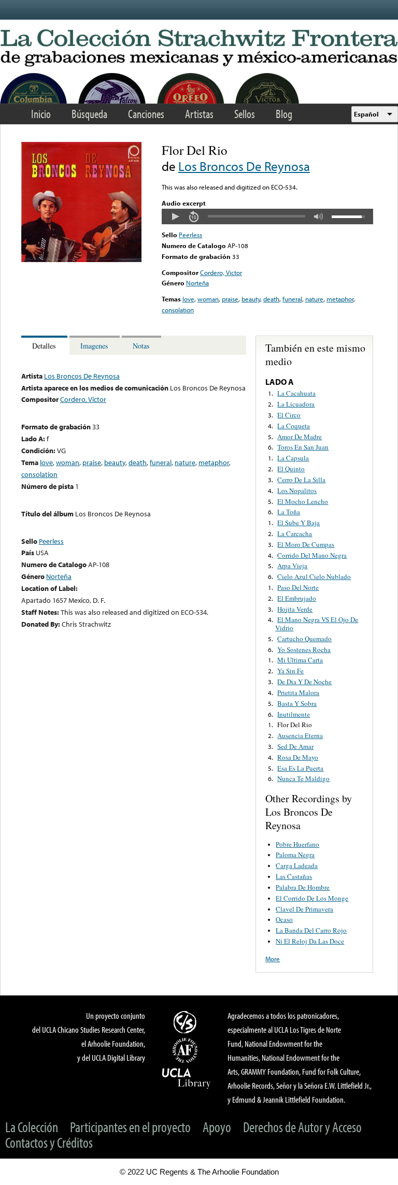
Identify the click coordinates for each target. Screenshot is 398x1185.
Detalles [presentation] (44, 346)
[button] (175, 216)
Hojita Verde (294, 609)
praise (230, 299)
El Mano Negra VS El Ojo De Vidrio (316, 623)
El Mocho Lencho (302, 501)
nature (314, 299)
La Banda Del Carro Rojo (311, 930)
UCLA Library (186, 1077)
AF (186, 1050)
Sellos (244, 113)
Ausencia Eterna (300, 735)
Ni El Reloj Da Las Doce (310, 941)
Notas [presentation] (141, 346)
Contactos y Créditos (49, 1142)
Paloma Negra (295, 854)
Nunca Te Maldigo (303, 778)
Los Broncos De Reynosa (244, 166)
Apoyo (217, 1127)
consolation (178, 310)
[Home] (199, 48)
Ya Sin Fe (290, 670)
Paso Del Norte (298, 587)
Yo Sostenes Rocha (304, 649)
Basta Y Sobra (297, 703)
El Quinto (291, 468)
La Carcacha (294, 533)
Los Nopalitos (297, 490)
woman (208, 299)
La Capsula (293, 458)
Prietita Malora (298, 692)
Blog (284, 113)
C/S (186, 1021)
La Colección (31, 1127)
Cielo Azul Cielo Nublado (314, 576)
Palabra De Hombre (303, 887)
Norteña (197, 283)
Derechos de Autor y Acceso (302, 1127)
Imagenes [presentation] (94, 346)
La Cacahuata (296, 393)
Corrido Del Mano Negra (312, 555)
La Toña (288, 511)
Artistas (199, 113)
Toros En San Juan (303, 447)
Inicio (41, 113)
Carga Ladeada (297, 865)
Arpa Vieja (292, 565)
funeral (292, 299)
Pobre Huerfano (297, 844)
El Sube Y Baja (298, 522)
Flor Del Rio (294, 724)
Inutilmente (293, 714)
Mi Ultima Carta (300, 659)
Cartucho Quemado (304, 638)
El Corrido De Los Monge (312, 898)
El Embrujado (296, 598)
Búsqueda (89, 113)
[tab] (45, 345)
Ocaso (284, 919)
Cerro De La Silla (301, 479)
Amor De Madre (299, 436)
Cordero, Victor (221, 272)
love (188, 299)
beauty (250, 299)
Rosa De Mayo (297, 757)
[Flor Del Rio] (81, 259)
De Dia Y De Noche (304, 681)
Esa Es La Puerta (300, 768)
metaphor (339, 299)
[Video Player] (267, 216)
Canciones (146, 113)
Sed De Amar (295, 746)
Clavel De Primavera (304, 909)
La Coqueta (293, 425)
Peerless (190, 234)
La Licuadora (296, 404)
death (271, 299)
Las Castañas (294, 876)
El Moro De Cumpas (305, 544)
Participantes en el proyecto (130, 1127)
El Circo (289, 415)
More (272, 959)
